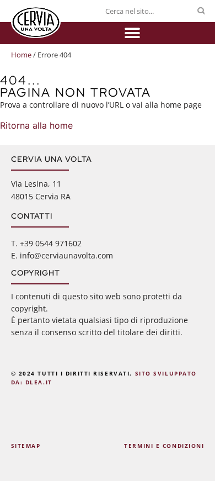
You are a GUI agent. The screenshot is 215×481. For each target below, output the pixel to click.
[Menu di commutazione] (132, 33)
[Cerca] (201, 11)
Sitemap (26, 446)
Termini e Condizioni (164, 446)
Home (21, 55)
